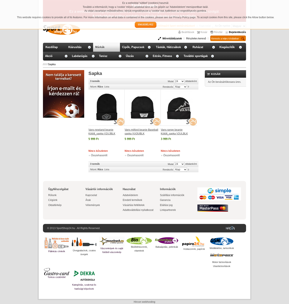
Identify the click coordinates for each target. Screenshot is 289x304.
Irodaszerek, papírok (194, 249)
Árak (88, 200)
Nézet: (93, 86)
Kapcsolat (91, 195)
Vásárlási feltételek (133, 205)
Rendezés (168, 87)
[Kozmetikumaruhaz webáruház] (166, 240)
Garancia (165, 200)
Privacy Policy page (184, 17)
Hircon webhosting (144, 301)
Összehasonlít (99, 155)
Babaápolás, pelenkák (167, 247)
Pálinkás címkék (56, 251)
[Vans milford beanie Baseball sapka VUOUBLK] (143, 108)
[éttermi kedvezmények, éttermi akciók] (56, 271)
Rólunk (52, 195)
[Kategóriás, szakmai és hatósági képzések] (84, 275)
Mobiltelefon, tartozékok (222, 248)
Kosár (204, 32)
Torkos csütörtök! (57, 277)
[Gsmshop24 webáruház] (221, 241)
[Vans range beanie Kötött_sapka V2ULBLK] (179, 108)
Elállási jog (166, 205)
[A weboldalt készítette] (231, 228)
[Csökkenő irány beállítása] (188, 86)
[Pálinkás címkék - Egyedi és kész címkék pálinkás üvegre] (56, 242)
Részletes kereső (196, 38)
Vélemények (92, 205)
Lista (106, 86)
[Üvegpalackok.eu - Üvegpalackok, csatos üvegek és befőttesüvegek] (84, 242)
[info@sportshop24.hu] (63, 71)
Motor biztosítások (221, 262)
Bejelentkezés (237, 32)
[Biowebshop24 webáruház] (139, 240)
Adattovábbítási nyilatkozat (138, 210)
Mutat (170, 81)
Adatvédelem (130, 195)
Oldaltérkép (55, 205)
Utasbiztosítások (221, 266)
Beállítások (188, 32)
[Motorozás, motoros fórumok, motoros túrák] (221, 255)
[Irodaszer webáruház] (194, 241)
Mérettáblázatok (172, 38)
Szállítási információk (172, 195)
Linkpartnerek (168, 210)
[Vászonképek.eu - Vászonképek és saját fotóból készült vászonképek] (111, 241)
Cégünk (52, 200)
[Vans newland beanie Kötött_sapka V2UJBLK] (106, 108)
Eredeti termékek (132, 200)
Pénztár (218, 32)
